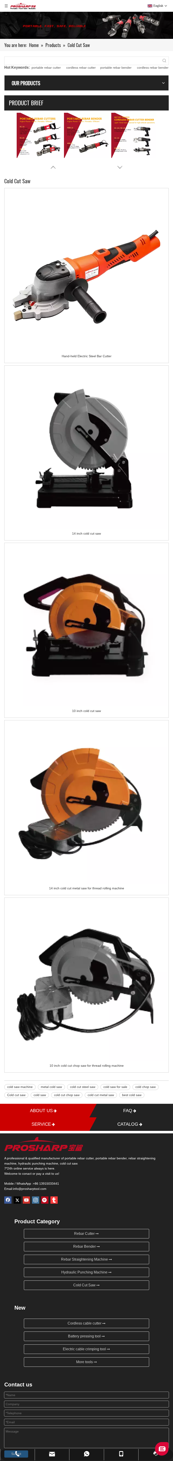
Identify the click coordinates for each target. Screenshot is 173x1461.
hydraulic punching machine (38, 1163)
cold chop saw (145, 1087)
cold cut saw (68, 1163)
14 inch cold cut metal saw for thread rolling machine (86, 888)
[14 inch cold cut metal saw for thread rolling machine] (86, 802)
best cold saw (131, 1095)
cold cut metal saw (101, 1095)
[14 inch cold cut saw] (86, 447)
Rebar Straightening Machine (85, 1259)
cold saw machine (20, 1087)
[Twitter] (17, 1200)
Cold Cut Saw (84, 1285)
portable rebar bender (116, 67)
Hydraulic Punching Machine (84, 1272)
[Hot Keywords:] (164, 61)
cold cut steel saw (82, 1087)
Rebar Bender (85, 1246)
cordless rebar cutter (81, 67)
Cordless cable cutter (85, 1323)
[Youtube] (26, 1200)
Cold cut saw (16, 1095)
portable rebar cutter (46, 67)
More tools (85, 1362)
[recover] (161, 1454)
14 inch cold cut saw (86, 533)
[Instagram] (35, 1200)
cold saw (40, 1095)
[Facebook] (7, 1200)
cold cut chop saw (67, 1095)
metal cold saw (51, 1087)
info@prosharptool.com (29, 1189)
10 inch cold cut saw (86, 711)
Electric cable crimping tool (85, 1349)
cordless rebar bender (152, 67)
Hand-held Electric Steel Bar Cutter (87, 356)
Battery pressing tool (85, 1336)
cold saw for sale (115, 1087)
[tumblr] (54, 1200)
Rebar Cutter (85, 1234)
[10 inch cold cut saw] (86, 625)
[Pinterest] (44, 1200)
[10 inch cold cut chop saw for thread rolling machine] (86, 980)
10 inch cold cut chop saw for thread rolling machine (87, 1065)
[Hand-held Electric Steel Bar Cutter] (86, 270)
